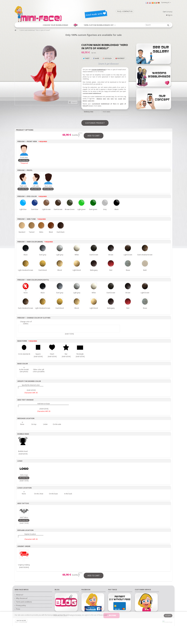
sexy (124, 98)
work (112, 98)
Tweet (87, 58)
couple (120, 98)
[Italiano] (156, 3)
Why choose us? (21, 598)
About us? (19, 595)
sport (104, 98)
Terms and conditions (24, 602)
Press (18, 609)
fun (116, 98)
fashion (85, 101)
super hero (91, 101)
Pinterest (121, 58)
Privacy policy (21, 605)
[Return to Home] (15, 30)
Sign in (169, 15)
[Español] (153, 3)
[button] (55, 25)
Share (96, 58)
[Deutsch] (158, 3)
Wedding (99, 98)
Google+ (108, 58)
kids (108, 98)
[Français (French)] (147, 3)
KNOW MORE (21, 621)
